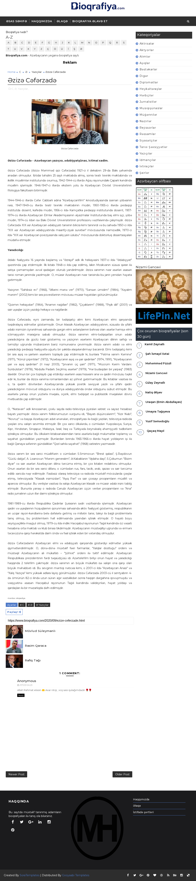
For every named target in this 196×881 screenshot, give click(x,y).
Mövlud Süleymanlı (40, 631)
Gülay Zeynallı (155, 382)
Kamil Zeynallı (154, 344)
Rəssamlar (148, 134)
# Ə (30, 604)
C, (12, 88)
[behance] (175, 875)
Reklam (70, 62)
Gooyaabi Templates (75, 875)
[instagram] (49, 822)
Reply (21, 695)
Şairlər (144, 173)
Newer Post (16, 774)
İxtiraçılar (147, 166)
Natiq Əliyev (153, 392)
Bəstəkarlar (149, 69)
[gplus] (31, 822)
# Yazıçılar (42, 604)
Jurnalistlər (148, 101)
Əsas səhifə (16, 21)
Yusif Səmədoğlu (157, 421)
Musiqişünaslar (151, 108)
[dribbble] (161, 875)
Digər (144, 76)
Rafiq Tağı (33, 660)
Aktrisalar (147, 43)
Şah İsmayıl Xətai (157, 354)
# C (22, 604)
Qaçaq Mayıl (155, 431)
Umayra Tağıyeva (158, 411)
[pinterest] (13, 830)
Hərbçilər (147, 95)
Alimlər (145, 56)
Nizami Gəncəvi (148, 267)
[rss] (168, 875)
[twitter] (22, 822)
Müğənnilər (148, 114)
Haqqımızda (42, 21)
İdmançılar (148, 160)
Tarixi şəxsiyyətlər (154, 147)
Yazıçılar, (23, 88)
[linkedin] (40, 822)
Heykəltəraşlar (151, 89)
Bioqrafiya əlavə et (90, 21)
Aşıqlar (145, 63)
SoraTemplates (29, 875)
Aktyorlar (147, 50)
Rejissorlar (148, 127)
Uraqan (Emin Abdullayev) (163, 402)
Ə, (16, 88)
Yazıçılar (146, 153)
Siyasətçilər (149, 140)
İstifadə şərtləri (143, 812)
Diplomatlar (149, 82)
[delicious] (188, 875)
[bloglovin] (155, 875)
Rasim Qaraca (35, 645)
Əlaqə (62, 21)
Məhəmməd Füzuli (158, 363)
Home (12, 71)
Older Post (122, 774)
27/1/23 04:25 (26, 685)
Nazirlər (146, 121)
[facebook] (13, 822)
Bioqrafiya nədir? (17, 32)
